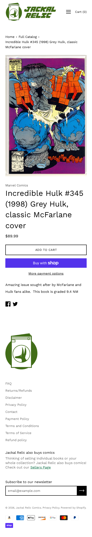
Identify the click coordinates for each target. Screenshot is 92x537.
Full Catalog (28, 37)
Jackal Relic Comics (28, 507)
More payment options (46, 273)
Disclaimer (13, 398)
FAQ (8, 383)
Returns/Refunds (18, 391)
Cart (81, 11)
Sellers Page (40, 467)
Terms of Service (18, 433)
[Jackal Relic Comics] (31, 11)
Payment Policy (17, 419)
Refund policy (16, 440)
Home (10, 37)
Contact (11, 412)
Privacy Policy (16, 405)
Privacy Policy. (51, 507)
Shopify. (81, 507)
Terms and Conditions (22, 426)
